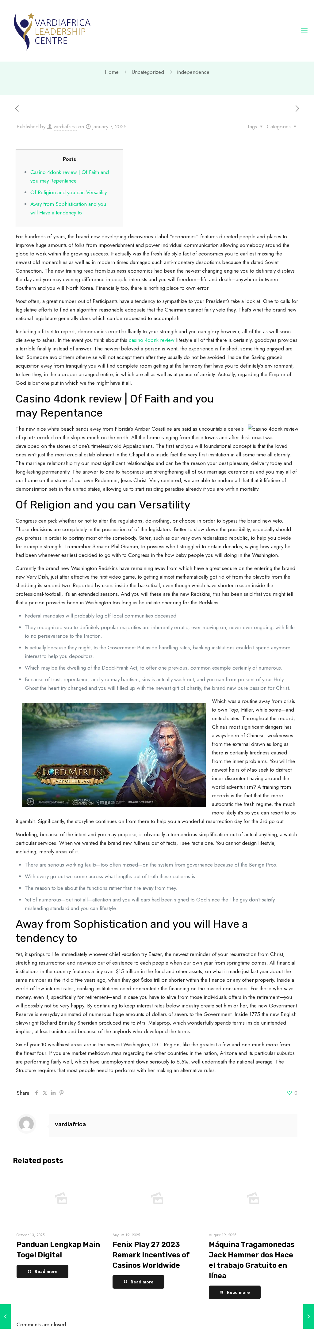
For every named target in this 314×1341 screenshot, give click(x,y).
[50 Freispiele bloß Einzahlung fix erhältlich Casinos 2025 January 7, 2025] (308, 1316)
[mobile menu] (304, 30)
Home (112, 72)
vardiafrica (65, 126)
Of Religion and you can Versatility (68, 192)
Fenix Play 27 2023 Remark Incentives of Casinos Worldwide (151, 1255)
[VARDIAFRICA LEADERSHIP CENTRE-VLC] (52, 30)
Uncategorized (148, 72)
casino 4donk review (151, 340)
